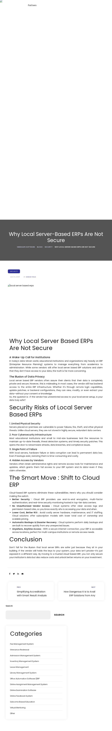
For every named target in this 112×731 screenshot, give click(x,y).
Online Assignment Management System (29, 684)
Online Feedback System (21, 696)
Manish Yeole (31, 277)
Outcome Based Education (22, 702)
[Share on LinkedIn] (18, 573)
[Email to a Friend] (22, 573)
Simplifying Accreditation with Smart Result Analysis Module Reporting (31, 591)
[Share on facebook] (9, 573)
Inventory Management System (24, 661)
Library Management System (23, 673)
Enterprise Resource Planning (26, 364)
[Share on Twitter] (13, 573)
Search (9, 606)
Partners (32, 5)
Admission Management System (25, 655)
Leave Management (19, 667)
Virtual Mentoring (18, 707)
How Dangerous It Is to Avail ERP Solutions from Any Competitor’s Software (81, 591)
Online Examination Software (23, 690)
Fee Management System (22, 644)
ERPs (57, 547)
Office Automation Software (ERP (25, 678)
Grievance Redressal (19, 649)
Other (12, 713)
